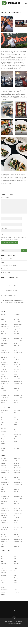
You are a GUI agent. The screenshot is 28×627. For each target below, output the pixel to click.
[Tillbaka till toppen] (14, 618)
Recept (2, 438)
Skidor (2, 441)
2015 (2, 412)
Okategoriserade (18, 434)
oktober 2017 (4, 369)
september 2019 (18, 341)
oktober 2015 (4, 398)
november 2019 (18, 338)
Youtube (3, 450)
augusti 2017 (4, 371)
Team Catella (4, 446)
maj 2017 (16, 374)
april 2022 (3, 314)
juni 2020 (16, 331)
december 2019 (5, 338)
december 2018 (5, 352)
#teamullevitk (17, 410)
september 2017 (18, 369)
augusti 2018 (4, 357)
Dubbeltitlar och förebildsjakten (8, 265)
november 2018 (18, 352)
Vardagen (16, 448)
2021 (2, 417)
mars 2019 (16, 348)
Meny (25, 2)
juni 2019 (3, 345)
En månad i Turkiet (5, 272)
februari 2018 (4, 364)
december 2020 (18, 324)
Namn (3, 216)
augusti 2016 (4, 386)
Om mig (3, 436)
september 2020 (5, 329)
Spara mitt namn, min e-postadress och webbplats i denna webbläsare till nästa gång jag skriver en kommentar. (13, 237)
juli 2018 (16, 357)
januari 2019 (17, 350)
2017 (15, 412)
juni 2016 (3, 388)
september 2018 (18, 355)
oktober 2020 (17, 326)
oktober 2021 (4, 317)
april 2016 (3, 390)
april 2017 (3, 376)
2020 (15, 415)
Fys (2, 424)
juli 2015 (16, 400)
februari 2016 (4, 393)
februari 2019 (4, 350)
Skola (15, 441)
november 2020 (5, 326)
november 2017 (18, 367)
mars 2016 (16, 390)
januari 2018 (17, 364)
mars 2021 (3, 321)
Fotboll (15, 422)
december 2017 (5, 367)
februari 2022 (17, 314)
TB (14, 443)
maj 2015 (16, 402)
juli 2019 (16, 343)
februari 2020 (4, 336)
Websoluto (19, 623)
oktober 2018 (4, 355)
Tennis (15, 446)
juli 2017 (16, 371)
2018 (2, 415)
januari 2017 (17, 379)
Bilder (2, 422)
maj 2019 (16, 345)
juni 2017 (3, 374)
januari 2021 (4, 324)
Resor (15, 438)
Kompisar (3, 431)
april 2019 (3, 348)
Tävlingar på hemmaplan (7, 268)
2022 (15, 417)
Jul (14, 427)
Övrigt (15, 436)
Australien (16, 420)
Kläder (15, 429)
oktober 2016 (4, 383)
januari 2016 (17, 393)
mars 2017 (16, 376)
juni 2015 (3, 402)
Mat (15, 431)
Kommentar (5, 197)
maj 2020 (3, 333)
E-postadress (5, 222)
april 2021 (16, 319)
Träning (3, 448)
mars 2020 (16, 333)
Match (2, 434)
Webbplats (4, 228)
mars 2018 (16, 362)
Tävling (3, 443)
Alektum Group (4, 420)
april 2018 (3, 362)
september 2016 (18, 383)
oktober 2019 (4, 341)
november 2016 (18, 381)
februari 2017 (4, 379)
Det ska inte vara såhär (6, 258)
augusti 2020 (17, 329)
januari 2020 (17, 336)
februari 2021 (17, 321)
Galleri (15, 424)
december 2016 (5, 381)
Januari (2, 262)
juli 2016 (16, 386)
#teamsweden (4, 410)
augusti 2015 (4, 400)
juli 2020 (3, 331)
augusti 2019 (4, 343)
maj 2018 (16, 360)
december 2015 (5, 395)
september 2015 (18, 398)
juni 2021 (3, 319)
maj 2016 (16, 388)
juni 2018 (3, 360)
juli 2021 (16, 317)
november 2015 (18, 395)
